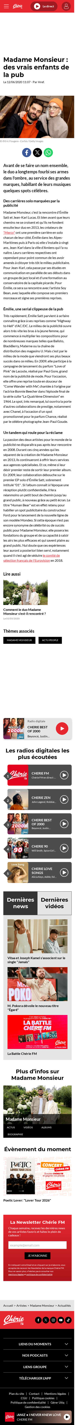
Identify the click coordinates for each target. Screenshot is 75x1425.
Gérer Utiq (57, 1402)
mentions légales (16, 1274)
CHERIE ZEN (41, 797)
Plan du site (16, 1393)
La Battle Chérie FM (22, 1053)
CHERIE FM (40, 773)
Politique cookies (43, 1398)
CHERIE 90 (40, 846)
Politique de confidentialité (28, 1402)
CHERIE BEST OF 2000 (38, 729)
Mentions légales (55, 1393)
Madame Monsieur (23, 1119)
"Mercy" (9, 232)
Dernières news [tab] (20, 903)
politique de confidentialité (39, 1274)
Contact (34, 1393)
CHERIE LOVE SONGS (42, 871)
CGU (24, 1398)
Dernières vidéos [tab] (54, 903)
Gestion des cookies (37, 1407)
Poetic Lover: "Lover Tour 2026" (27, 1200)
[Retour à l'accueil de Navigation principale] (17, 6)
